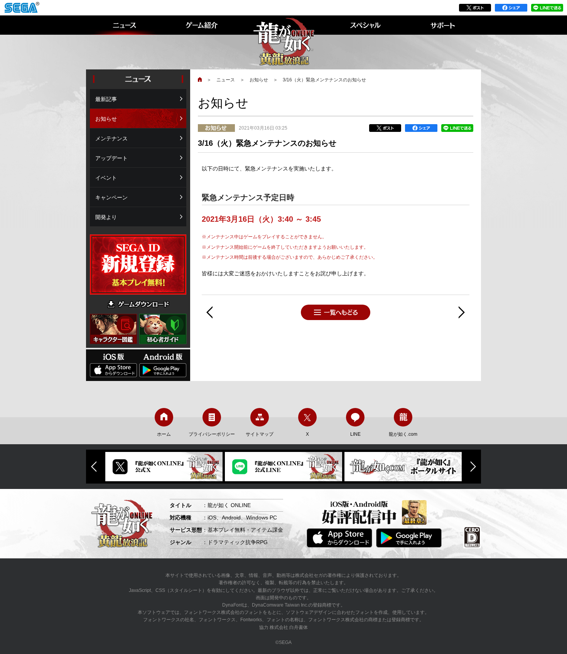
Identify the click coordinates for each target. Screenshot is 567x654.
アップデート (111, 158)
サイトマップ (259, 434)
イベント (106, 178)
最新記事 (106, 99)
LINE (355, 434)
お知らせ (259, 80)
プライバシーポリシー (212, 434)
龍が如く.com (403, 434)
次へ (461, 312)
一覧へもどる (335, 312)
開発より (106, 217)
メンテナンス (111, 138)
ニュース (225, 80)
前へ (209, 312)
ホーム (164, 434)
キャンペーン (111, 197)
